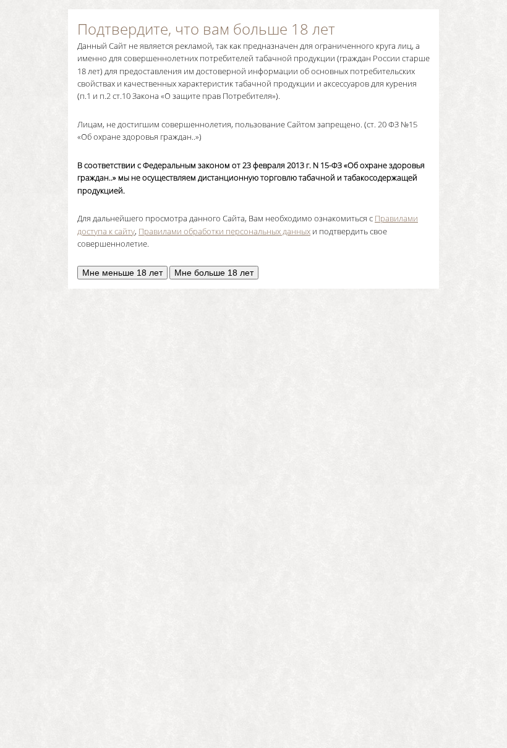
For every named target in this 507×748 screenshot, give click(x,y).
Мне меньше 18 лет (122, 273)
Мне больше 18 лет (214, 273)
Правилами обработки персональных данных (224, 231)
